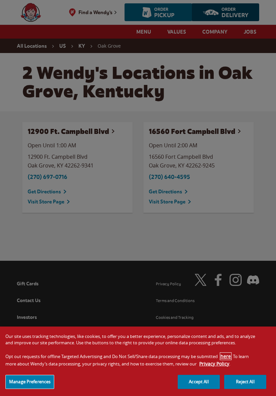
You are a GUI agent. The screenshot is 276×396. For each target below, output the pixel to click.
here (225, 356)
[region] (138, 361)
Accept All (198, 382)
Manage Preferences (29, 382)
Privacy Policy (214, 363)
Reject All (245, 382)
